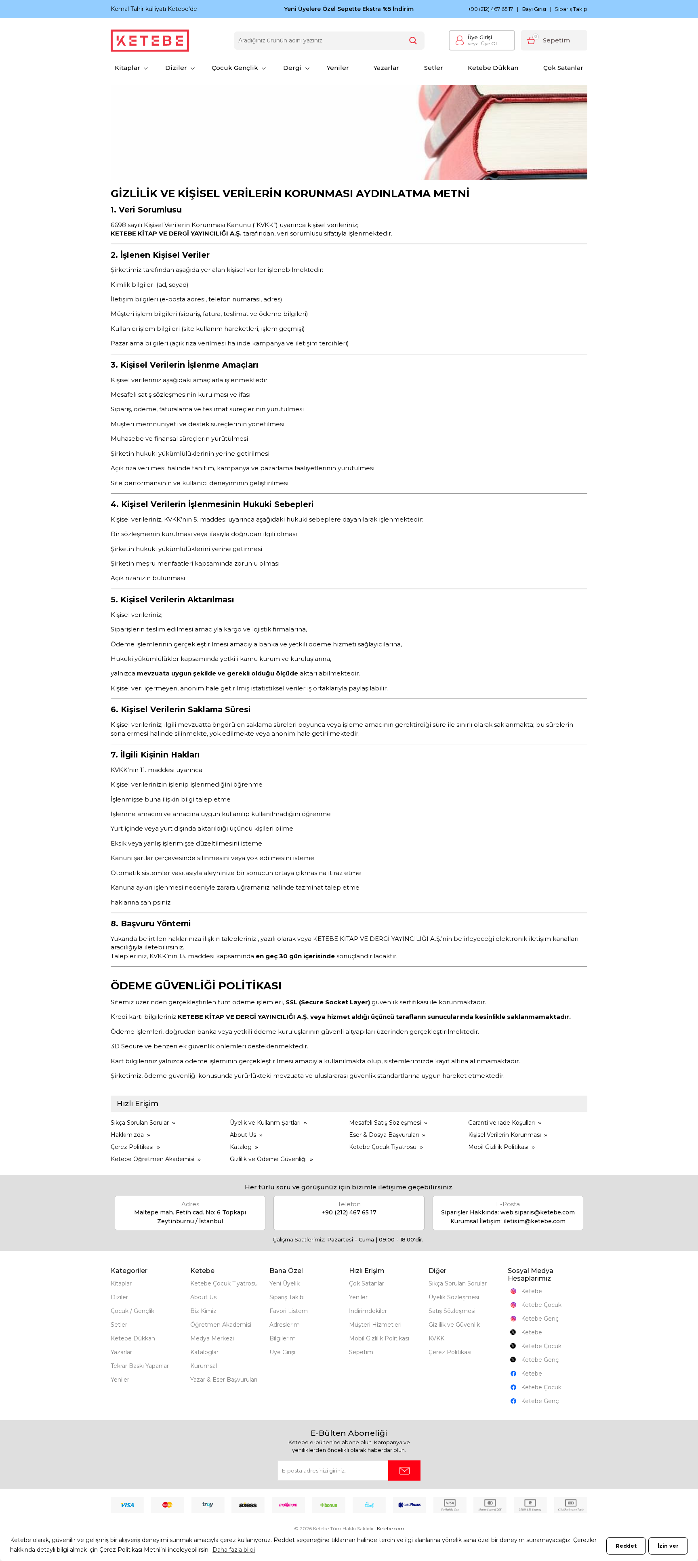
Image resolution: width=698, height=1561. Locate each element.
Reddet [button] (626, 1546)
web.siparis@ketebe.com (537, 1212)
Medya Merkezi (212, 1338)
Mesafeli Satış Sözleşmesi (385, 1122)
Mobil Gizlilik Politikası (498, 1147)
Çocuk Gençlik (235, 68)
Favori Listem (288, 1311)
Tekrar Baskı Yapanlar (140, 1366)
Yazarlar (386, 68)
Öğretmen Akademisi (220, 1324)
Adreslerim (284, 1324)
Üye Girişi (480, 37)
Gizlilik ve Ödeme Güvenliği (268, 1159)
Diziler (176, 68)
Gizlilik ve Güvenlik (454, 1324)
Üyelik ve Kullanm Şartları (265, 1122)
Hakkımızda (127, 1134)
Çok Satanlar (563, 68)
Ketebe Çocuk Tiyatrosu (382, 1147)
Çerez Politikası (132, 1147)
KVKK (436, 1338)
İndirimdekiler (368, 1311)
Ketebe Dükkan (493, 68)
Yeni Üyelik (284, 1283)
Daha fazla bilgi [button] (233, 1549)
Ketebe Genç (540, 1318)
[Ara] (413, 40)
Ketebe (531, 1291)
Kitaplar (127, 68)
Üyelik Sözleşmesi (454, 1297)
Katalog (241, 1147)
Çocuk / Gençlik (132, 1311)
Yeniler (338, 68)
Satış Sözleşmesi (452, 1311)
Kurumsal (203, 1366)
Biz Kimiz (203, 1311)
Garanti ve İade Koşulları (501, 1122)
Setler (433, 68)
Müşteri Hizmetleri (375, 1324)
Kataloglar (204, 1352)
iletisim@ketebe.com (534, 1221)
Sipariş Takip (571, 9)
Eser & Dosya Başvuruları (384, 1134)
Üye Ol (482, 43)
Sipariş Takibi (287, 1297)
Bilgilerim (282, 1338)
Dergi (292, 68)
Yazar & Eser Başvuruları (223, 1379)
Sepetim (361, 1352)
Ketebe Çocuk (541, 1305)
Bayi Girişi (534, 9)
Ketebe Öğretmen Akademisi (152, 1159)
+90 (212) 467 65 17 (490, 9)
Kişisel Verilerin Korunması (504, 1134)
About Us (243, 1134)
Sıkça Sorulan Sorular (140, 1122)
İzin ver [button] (668, 1546)
